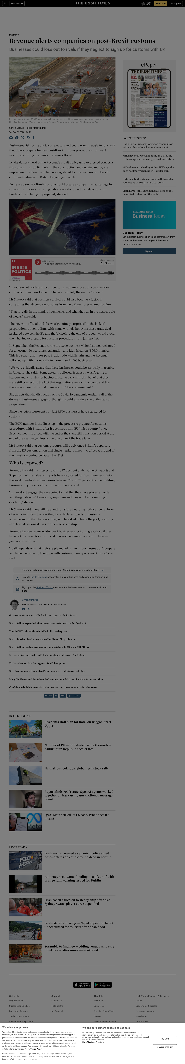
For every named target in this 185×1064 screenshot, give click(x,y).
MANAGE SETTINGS (165, 1047)
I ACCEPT (165, 1039)
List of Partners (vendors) (93, 1042)
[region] (92, 1043)
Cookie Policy (36, 1049)
